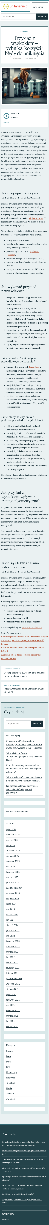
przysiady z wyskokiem (32, 627)
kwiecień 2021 (13, 1010)
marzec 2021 (12, 1016)
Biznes (9, 1051)
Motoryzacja (11, 1072)
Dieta (8, 1056)
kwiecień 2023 (13, 941)
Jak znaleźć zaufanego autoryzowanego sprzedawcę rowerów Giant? (24, 756)
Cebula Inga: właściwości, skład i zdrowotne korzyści (24, 636)
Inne (8, 1067)
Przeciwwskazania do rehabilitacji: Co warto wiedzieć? (24, 688)
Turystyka (10, 1083)
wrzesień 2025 (13, 851)
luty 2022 (10, 957)
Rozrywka (10, 1078)
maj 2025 (10, 867)
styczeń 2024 (12, 925)
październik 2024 (14, 888)
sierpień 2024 (12, 898)
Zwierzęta (10, 1099)
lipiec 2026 (11, 829)
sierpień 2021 (12, 989)
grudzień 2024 (12, 883)
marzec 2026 (12, 840)
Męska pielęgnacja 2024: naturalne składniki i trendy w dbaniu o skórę (24, 672)
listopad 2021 (12, 973)
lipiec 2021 (11, 994)
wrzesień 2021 (13, 984)
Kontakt (5, 1219)
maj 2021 (10, 1005)
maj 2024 (10, 909)
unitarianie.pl (8, 1214)
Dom (8, 1062)
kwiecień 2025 (13, 872)
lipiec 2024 (11, 904)
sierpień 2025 (12, 856)
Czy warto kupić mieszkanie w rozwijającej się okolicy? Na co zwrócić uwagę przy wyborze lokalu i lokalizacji (24, 744)
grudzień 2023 (12, 930)
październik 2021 (14, 978)
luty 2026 (10, 845)
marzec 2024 (12, 914)
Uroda (9, 1088)
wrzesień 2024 (13, 893)
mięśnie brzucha (36, 218)
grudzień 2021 (12, 968)
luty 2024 (10, 920)
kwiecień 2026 (13, 835)
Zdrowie (24, 32)
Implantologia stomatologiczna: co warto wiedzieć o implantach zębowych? (22, 789)
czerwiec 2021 (13, 1000)
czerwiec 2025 (13, 861)
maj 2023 (10, 936)
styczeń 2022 (12, 962)
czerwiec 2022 (13, 946)
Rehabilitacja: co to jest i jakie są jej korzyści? (18, 1194)
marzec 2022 (12, 952)
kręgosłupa (34, 366)
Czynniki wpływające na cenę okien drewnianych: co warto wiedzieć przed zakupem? (23, 768)
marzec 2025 (12, 877)
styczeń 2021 (12, 1026)
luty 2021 (10, 1021)
